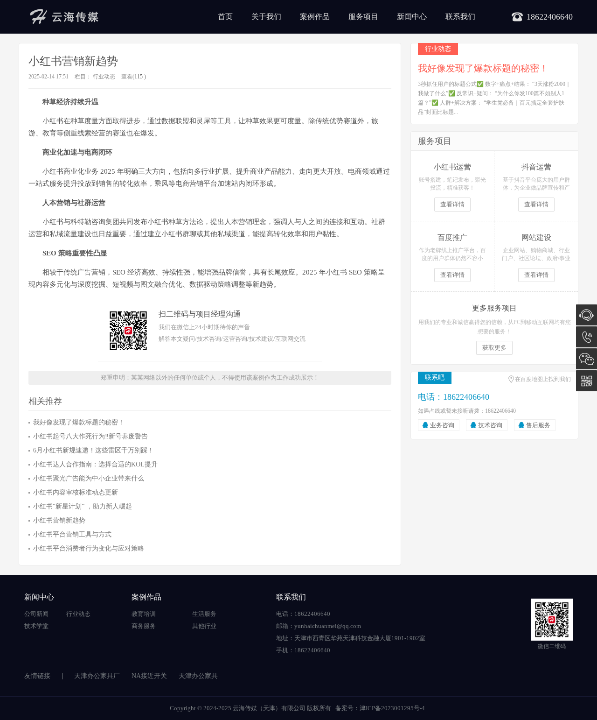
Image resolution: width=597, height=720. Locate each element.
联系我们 (460, 17)
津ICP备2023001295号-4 (392, 708)
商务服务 (144, 625)
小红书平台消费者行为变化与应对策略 (88, 548)
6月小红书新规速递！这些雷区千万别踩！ (93, 450)
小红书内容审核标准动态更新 (75, 492)
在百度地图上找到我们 (543, 379)
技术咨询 (490, 425)
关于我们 (266, 17)
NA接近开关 (149, 675)
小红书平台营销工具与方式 (72, 534)
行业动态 (104, 76)
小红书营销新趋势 (59, 520)
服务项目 (363, 17)
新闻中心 (412, 17)
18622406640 (586, 336)
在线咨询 (586, 314)
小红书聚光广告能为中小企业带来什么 (88, 478)
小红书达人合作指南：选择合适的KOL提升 (95, 464)
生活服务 (204, 613)
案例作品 (315, 17)
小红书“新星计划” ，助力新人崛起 (82, 506)
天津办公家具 (198, 675)
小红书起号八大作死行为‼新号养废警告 (90, 436)
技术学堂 (36, 625)
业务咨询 (442, 425)
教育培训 (144, 613)
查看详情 (452, 204)
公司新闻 (36, 613)
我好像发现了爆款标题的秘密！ (79, 422)
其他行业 (204, 625)
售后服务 (538, 425)
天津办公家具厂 (97, 675)
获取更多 (494, 347)
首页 (225, 17)
